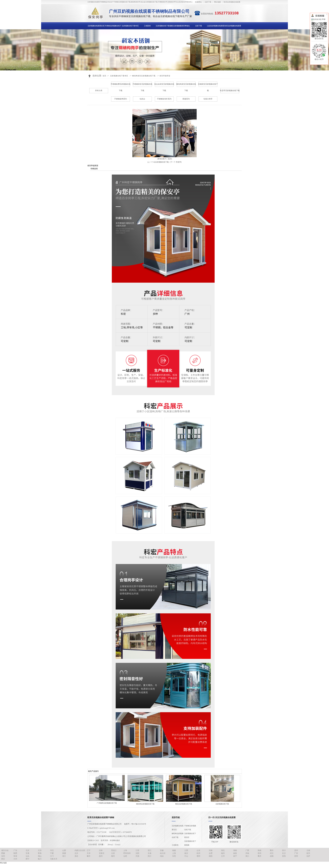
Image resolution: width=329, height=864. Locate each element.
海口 (247, 856)
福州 (223, 853)
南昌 (235, 853)
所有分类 (98, 91)
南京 (186, 853)
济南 (247, 853)
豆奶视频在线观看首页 (96, 26)
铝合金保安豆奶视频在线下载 (164, 85)
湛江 (64, 856)
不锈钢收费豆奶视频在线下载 (120, 85)
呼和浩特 (127, 853)
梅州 (113, 856)
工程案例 (147, 26)
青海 (40, 853)
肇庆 (88, 856)
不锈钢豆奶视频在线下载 (190, 828)
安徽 (162, 850)
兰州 (15, 859)
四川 (284, 850)
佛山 (40, 856)
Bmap (110, 844)
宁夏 (52, 853)
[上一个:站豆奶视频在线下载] (158, 162)
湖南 (235, 850)
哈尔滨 (162, 853)
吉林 (101, 850)
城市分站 (4, 850)
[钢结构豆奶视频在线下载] (145, 788)
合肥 (210, 853)
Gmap (118, 844)
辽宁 (88, 850)
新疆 (64, 853)
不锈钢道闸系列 (120, 99)
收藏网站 (198, 2)
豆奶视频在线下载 (222, 804)
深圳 (3, 856)
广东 (15, 850)
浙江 (149, 850)
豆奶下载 (208, 2)
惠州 (101, 856)
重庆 (271, 850)
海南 (259, 850)
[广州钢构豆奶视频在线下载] (107, 788)
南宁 (235, 856)
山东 (198, 850)
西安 (3, 859)
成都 (271, 856)
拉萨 (308, 856)
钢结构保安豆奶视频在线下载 (144, 76)
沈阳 (137, 853)
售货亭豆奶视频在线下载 (230, 91)
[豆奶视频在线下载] (222, 788)
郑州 (259, 853)
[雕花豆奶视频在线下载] (183, 788)
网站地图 (217, 2)
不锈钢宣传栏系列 (164, 99)
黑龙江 (114, 850)
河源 (137, 856)
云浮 (223, 856)
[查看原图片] (162, 159)
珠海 (15, 856)
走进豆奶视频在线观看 (215, 26)
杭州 (198, 853)
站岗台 (142, 99)
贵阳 (284, 856)
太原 (113, 853)
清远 (162, 856)
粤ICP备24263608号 (138, 824)
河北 (52, 850)
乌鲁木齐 (53, 859)
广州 (296, 853)
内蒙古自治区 (80, 850)
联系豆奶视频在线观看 (232, 2)
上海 (125, 850)
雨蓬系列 (186, 99)
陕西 (15, 853)
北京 (27, 850)
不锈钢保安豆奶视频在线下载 (142, 85)
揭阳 (210, 856)
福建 (174, 850)
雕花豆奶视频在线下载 (183, 804)
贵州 (296, 850)
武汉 (271, 853)
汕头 (27, 856)
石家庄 (101, 853)
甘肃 (27, 853)
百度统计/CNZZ (93, 840)
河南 (210, 850)
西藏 (3, 853)
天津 (40, 850)
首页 (104, 76)
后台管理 (92, 844)
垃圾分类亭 (207, 99)
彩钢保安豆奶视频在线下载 (208, 85)
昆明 (296, 856)
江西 (186, 850)
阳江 (149, 856)
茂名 (76, 856)
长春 (149, 853)
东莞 (174, 856)
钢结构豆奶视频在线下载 (145, 804)
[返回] (170, 159)
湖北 (223, 850)
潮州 (198, 856)
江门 (52, 856)
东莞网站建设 (115, 840)
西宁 (27, 859)
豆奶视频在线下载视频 (164, 26)
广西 (247, 850)
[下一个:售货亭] (176, 162)
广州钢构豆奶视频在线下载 (107, 803)
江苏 (137, 850)
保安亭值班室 (164, 76)
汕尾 (125, 856)
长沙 (284, 853)
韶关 (308, 853)
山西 (64, 850)
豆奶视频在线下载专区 (130, 26)
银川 (40, 859)
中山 (186, 856)
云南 (308, 850)
